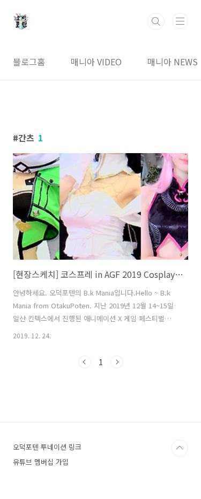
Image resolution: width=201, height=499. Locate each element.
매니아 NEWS (172, 61)
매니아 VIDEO (96, 61)
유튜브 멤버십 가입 (41, 462)
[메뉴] (180, 21)
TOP (179, 448)
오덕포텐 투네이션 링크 (47, 447)
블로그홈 (29, 61)
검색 (156, 21)
